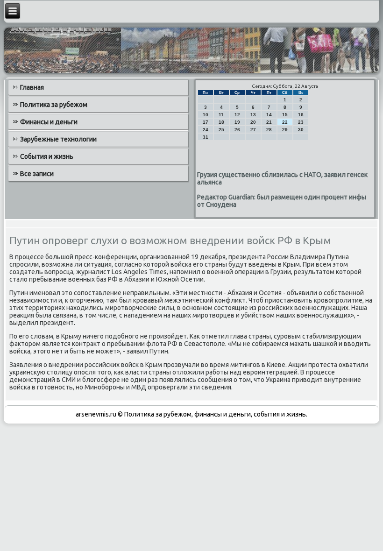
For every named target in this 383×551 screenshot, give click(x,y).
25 (221, 129)
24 (205, 129)
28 (269, 129)
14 (269, 114)
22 (285, 122)
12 (237, 114)
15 (285, 114)
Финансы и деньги (49, 122)
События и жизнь (46, 156)
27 (253, 129)
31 (205, 137)
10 (205, 114)
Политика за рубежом (53, 104)
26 (237, 129)
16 (301, 114)
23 (301, 122)
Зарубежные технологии (58, 139)
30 (301, 129)
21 (269, 122)
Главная (32, 87)
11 (221, 114)
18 (221, 122)
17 (205, 122)
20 (253, 122)
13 (253, 114)
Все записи (37, 173)
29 (285, 129)
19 (237, 122)
